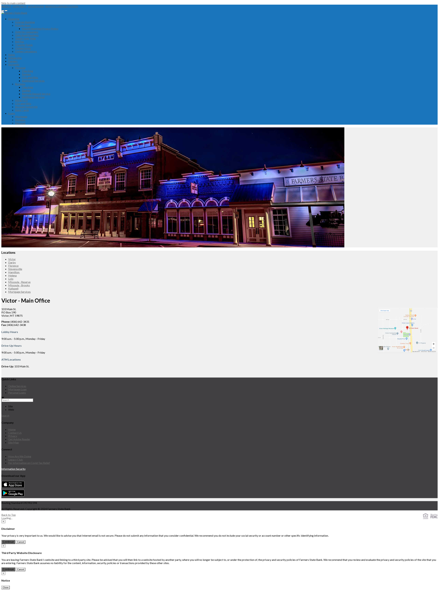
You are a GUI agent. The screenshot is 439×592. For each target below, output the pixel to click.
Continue (8, 541)
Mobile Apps (23, 25)
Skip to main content (13, 3)
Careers (12, 61)
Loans (11, 113)
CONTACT (20, 6)
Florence (13, 265)
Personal (20, 67)
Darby (12, 262)
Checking (27, 71)
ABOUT (6, 6)
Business (20, 84)
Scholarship (15, 57)
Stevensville (15, 269)
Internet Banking (25, 22)
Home (12, 429)
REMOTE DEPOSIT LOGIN (61, 6)
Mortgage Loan (17, 389)
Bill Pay (19, 41)
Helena (12, 275)
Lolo (10, 278)
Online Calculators (26, 51)
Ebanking (13, 18)
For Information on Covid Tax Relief (29, 462)
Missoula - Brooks (19, 285)
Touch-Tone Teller (25, 38)
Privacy (12, 436)
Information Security (13, 468)
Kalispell (13, 288)
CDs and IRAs (30, 77)
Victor (12, 259)
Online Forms (23, 48)
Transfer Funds (24, 44)
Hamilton (14, 272)
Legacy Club (15, 459)
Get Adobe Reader (19, 439)
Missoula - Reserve (19, 282)
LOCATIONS (36, 6)
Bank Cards (22, 110)
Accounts (13, 64)
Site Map (13, 442)
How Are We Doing (19, 456)
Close (5, 587)
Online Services (17, 386)
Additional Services (33, 80)
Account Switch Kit (26, 106)
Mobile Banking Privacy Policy (40, 28)
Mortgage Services (19, 291)
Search (5, 415)
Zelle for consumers (26, 31)
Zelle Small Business (27, 35)
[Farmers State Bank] (14, 12)
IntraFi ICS (21, 100)
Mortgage (21, 116)
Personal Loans (17, 392)
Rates (11, 54)
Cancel (20, 542)
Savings (26, 74)
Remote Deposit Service (36, 93)
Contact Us (15, 432)
